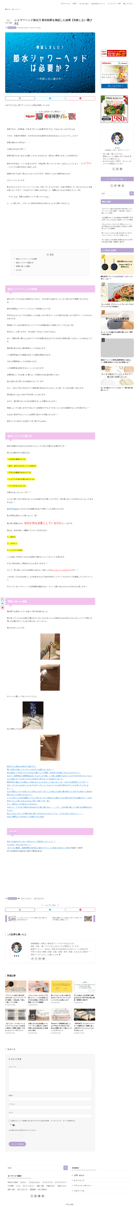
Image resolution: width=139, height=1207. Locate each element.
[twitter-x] (36, 958)
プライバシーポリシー (82, 1185)
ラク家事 (10, 1186)
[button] (20, 98)
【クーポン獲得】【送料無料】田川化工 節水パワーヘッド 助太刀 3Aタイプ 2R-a (38, 847)
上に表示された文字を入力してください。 (23, 1130)
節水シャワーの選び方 (24, 262)
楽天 (8, 508)
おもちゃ (23, 1182)
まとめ (18, 270)
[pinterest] (43, 958)
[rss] (122, 185)
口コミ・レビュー (26, 898)
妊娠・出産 (40, 1186)
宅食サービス (62, 1186)
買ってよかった (39, 898)
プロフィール (79, 1190)
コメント (12, 1066)
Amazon (15, 508)
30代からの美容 (13, 1182)
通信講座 (33, 1189)
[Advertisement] (50, 227)
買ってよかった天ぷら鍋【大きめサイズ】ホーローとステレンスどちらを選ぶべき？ (117, 234)
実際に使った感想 (23, 266)
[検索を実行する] (131, 193)
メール (12, 1104)
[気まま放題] (11, 3)
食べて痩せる (42, 1189)
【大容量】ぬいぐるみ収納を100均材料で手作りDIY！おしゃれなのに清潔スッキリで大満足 (117, 218)
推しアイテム (11, 27)
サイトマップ (79, 1180)
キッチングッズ (47, 1182)
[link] (32, 958)
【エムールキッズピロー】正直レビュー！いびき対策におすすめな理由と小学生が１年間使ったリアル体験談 (117, 226)
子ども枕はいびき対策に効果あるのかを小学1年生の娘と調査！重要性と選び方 (117, 240)
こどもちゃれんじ (34, 1182)
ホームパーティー (60, 1182)
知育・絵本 (11, 1189)
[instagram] (39, 958)
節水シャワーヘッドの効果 (26, 259)
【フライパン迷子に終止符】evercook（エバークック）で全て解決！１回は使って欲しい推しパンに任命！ (117, 210)
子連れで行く (50, 1186)
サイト (11, 1112)
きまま (17, 955)
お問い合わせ (79, 1175)
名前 (11, 1095)
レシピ (18, 1186)
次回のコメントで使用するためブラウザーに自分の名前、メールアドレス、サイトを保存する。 (43, 1120)
